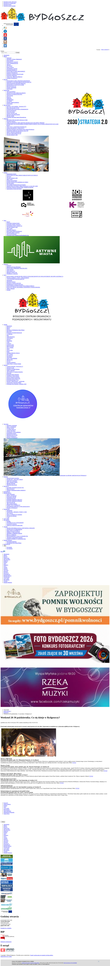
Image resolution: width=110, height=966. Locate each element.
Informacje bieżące (11, 281)
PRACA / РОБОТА (11, 534)
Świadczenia (7, 509)
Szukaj (17, 52)
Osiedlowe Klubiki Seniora (13, 369)
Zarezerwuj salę (10, 367)
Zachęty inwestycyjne (12, 113)
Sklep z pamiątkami (11, 426)
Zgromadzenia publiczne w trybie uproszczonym (18, 506)
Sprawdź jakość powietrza (13, 478)
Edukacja (6, 118)
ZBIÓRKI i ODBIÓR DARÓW (14, 533)
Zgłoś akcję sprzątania (12, 480)
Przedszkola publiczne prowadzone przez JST (17, 130)
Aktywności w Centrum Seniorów (15, 372)
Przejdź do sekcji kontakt (9, 6)
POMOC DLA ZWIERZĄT (13, 505)
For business (9, 548)
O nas (8, 517)
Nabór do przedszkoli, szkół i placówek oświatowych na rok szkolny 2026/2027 (26, 122)
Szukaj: (2, 51)
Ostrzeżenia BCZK (11, 498)
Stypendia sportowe (11, 230)
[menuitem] (56, 55)
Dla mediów (6, 520)
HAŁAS (9, 97)
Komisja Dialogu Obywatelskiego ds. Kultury (17, 182)
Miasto (5, 56)
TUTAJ (74, 762)
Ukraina (5, 526)
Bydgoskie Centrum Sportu (13, 223)
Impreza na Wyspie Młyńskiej (14, 267)
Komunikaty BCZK (11, 497)
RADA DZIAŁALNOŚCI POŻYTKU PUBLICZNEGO (20, 286)
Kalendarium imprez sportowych (14, 226)
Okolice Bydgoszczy (11, 436)
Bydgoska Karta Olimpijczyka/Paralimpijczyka (18, 235)
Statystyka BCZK (11, 502)
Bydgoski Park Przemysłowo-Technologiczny (17, 109)
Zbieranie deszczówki (12, 485)
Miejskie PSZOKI (11, 483)
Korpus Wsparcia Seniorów (13, 377)
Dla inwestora (7, 105)
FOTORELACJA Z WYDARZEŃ (15, 522)
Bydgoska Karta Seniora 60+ (13, 378)
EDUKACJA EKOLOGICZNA (14, 94)
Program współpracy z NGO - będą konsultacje (18, 277)
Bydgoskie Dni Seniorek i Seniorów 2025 (16, 384)
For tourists (9, 547)
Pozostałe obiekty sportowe (13, 232)
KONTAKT (9, 103)
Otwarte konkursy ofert (12, 135)
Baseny (8, 221)
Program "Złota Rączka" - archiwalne (15, 381)
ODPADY (9, 98)
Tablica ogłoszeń (11, 288)
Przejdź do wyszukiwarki (10, 3)
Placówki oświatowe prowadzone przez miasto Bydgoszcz (20, 129)
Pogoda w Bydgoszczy (12, 437)
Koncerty (6, 803)
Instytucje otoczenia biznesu (13, 114)
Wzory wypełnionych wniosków (14, 514)
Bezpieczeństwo (7, 493)
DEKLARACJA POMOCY (13, 530)
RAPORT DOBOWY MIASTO (14, 499)
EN (5, 545)
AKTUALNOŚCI (11, 91)
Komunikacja (7, 491)
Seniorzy (6, 365)
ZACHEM (9, 101)
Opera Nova (6, 813)
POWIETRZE (10, 99)
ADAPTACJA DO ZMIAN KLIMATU (16, 93)
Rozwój (5, 79)
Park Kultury (7, 809)
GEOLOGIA (10, 95)
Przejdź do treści (7, 4)
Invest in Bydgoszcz (11, 110)
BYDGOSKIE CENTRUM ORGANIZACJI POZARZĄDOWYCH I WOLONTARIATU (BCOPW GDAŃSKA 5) (35, 276)
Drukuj (3, 821)
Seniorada (9, 373)
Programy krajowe (11, 121)
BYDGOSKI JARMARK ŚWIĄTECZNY (17, 268)
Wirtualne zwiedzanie (12, 425)
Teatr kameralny (7, 811)
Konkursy (9, 265)
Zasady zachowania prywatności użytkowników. (41, 955)
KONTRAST (7, 544)
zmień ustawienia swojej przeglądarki (70, 962)
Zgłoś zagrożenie (11, 494)
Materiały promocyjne (12, 272)
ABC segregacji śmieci (12, 482)
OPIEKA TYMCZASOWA (13, 532)
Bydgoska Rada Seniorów (13, 374)
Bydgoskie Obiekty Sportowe (14, 224)
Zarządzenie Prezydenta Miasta (14, 543)
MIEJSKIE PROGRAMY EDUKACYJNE (17, 120)
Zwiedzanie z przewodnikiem (14, 432)
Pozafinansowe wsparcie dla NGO (15, 284)
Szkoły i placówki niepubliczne (14, 132)
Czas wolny (6, 518)
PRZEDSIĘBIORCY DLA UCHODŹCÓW (17, 536)
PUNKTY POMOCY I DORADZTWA (16, 539)
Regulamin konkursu (11, 541)
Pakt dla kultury (10, 183)
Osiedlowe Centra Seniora (13, 376)
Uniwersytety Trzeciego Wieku (14, 382)
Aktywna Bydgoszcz (12, 234)
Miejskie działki (10, 116)
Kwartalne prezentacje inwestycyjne (15, 487)
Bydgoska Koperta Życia (12, 380)
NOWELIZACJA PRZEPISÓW (14, 529)
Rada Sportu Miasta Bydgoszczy (14, 231)
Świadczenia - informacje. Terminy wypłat (17, 512)
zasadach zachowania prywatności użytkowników (30, 962)
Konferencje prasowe (12, 524)
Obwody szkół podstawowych (14, 133)
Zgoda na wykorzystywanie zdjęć (15, 525)
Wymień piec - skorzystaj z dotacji (15, 479)
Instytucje (9, 176)
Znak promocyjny (11, 271)
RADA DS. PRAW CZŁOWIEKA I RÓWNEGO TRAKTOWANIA (23, 287)
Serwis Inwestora (11, 112)
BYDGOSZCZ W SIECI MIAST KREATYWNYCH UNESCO (22, 175)
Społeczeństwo (7, 804)
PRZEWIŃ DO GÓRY (6, 956)
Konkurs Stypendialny (12, 180)
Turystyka (6, 424)
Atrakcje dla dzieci (11, 430)
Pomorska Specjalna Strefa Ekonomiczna (16, 117)
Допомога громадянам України (14, 537)
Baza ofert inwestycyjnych (13, 107)
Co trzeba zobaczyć (11, 429)
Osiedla (5, 324)
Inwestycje (6, 486)
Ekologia (6, 476)
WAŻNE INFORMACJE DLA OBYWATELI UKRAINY (21, 528)
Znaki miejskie (10, 269)
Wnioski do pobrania (11, 516)
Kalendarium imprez (11, 174)
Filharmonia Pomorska (9, 812)
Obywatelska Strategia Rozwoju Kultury (16, 184)
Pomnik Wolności (8, 540)
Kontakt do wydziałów (6, 928)
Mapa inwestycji (10, 489)
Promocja (6, 264)
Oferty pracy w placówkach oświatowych (16, 126)
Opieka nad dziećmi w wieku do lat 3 (15, 128)
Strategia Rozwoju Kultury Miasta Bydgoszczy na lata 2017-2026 (22, 186)
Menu (2, 551)
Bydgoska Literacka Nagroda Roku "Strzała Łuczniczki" (20, 187)
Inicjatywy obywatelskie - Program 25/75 (16, 106)
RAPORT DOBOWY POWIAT (14, 501)
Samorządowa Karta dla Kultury (14, 188)
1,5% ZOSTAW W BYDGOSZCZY (15, 279)
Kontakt (8, 290)
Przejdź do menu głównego (10, 1)
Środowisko (6, 90)
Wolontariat (9, 280)
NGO (5, 275)
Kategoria (6, 712)
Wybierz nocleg (10, 428)
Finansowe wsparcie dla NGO (14, 283)
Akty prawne (10, 513)
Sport (5, 220)
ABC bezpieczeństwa (12, 503)
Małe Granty (10, 179)
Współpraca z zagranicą (12, 273)
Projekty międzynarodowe (13, 102)
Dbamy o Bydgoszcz (12, 495)
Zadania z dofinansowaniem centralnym (16, 490)
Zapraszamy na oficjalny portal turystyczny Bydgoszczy (73, 475)
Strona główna (7, 711)
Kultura (5, 172)
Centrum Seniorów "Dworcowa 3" (15, 366)
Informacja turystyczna (12, 435)
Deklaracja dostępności (6, 941)
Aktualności (6, 55)
